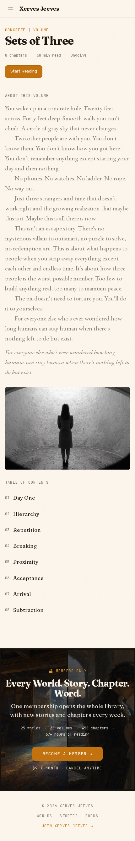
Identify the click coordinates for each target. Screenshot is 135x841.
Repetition (27, 529)
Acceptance (28, 578)
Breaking (25, 545)
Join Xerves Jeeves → (67, 825)
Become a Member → (67, 754)
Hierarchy (26, 514)
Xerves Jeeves (39, 8)
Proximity (25, 561)
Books (91, 815)
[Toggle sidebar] (10, 9)
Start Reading (23, 71)
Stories (69, 815)
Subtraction (28, 610)
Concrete (15, 30)
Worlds (44, 815)
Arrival (22, 594)
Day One (24, 497)
